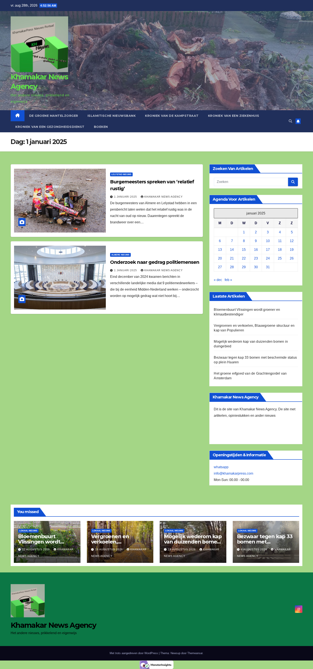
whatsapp (221, 467)
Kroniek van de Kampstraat (172, 116)
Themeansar (194, 653)
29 (244, 267)
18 (280, 249)
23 (256, 258)
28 (232, 267)
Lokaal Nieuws (28, 530)
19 (292, 249)
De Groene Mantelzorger (53, 116)
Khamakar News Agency (163, 196)
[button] (290, 121)
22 (244, 258)
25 (280, 258)
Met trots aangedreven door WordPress (134, 653)
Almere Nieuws (120, 255)
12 (292, 241)
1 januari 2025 (126, 196)
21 (232, 258)
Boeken (101, 127)
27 (220, 267)
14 (232, 249)
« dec (218, 280)
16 (256, 249)
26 (292, 258)
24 (268, 258)
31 (268, 267)
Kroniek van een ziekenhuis (233, 116)
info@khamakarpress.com (233, 473)
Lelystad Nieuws (121, 174)
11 (280, 241)
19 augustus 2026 (109, 549)
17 (268, 249)
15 (244, 249)
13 (220, 249)
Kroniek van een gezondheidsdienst (50, 127)
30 (256, 267)
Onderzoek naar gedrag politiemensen (155, 262)
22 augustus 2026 (36, 549)
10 (268, 241)
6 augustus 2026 (254, 549)
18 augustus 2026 (182, 549)
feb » (228, 280)
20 (220, 258)
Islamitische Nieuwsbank (112, 116)
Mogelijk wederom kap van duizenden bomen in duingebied (193, 541)
